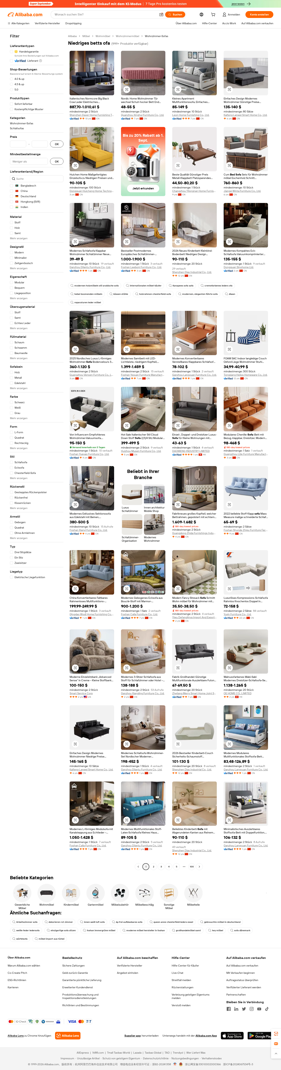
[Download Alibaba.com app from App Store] (232, 1035)
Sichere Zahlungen (73, 965)
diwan (232, 294)
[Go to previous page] (138, 866)
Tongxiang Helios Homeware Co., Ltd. (245, 374)
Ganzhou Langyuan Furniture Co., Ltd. (194, 374)
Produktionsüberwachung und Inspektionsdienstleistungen (80, 996)
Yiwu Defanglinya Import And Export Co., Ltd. (194, 617)
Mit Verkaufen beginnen (240, 972)
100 (192, 866)
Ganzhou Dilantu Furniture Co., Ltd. (90, 267)
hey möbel (217, 930)
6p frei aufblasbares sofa (129, 922)
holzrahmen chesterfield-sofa (155, 294)
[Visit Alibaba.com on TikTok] (267, 1009)
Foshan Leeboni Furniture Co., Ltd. (141, 267)
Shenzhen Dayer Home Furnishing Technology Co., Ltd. (92, 114)
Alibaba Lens (16, 1035)
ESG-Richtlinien (17, 980)
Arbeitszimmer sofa (26, 922)
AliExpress (83, 1052)
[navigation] (36, 452)
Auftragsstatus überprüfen (242, 980)
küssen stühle (120, 294)
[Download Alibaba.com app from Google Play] (260, 1035)
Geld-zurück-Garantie (75, 972)
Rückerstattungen (182, 987)
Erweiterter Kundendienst (77, 987)
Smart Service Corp (81, 693)
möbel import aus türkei (51, 938)
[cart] (214, 15)
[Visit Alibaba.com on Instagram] (251, 1009)
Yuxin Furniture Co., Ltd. (237, 614)
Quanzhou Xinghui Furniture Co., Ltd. (142, 114)
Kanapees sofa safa (183, 285)
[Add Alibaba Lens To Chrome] (67, 1035)
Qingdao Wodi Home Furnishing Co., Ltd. (92, 614)
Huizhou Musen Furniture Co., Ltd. (141, 451)
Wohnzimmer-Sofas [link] (156, 36)
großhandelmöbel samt (188, 930)
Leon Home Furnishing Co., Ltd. (190, 114)
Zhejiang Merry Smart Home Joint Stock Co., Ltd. (194, 693)
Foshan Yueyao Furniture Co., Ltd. (89, 454)
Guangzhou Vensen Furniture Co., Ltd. (92, 374)
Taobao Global (153, 1052)
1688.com (98, 1052)
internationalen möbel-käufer (146, 285)
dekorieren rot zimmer (61, 922)
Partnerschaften (236, 994)
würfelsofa (22, 938)
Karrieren (13, 987)
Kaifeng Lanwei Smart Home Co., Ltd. (245, 114)
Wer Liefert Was (195, 1052)
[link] (276, 1034)
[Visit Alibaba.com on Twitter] (244, 1009)
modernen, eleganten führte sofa (200, 294)
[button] (161, 14)
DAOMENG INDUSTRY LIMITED (191, 451)
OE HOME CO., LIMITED (238, 693)
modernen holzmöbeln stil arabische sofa (96, 285)
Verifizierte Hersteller (129, 965)
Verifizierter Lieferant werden (243, 987)
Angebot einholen (127, 972)
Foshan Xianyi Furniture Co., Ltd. (88, 530)
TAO (167, 1052)
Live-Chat (177, 972)
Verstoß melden (181, 1005)
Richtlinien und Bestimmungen (80, 1005)
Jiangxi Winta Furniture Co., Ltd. (242, 190)
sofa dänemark (242, 930)
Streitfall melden (181, 980)
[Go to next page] (199, 866)
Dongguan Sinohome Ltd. (239, 267)
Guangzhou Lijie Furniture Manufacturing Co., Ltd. (246, 454)
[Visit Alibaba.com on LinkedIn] (236, 1009)
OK (57, 144)
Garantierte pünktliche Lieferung (81, 980)
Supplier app (132, 1035)
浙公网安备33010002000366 (203, 1064)
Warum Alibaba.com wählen (24, 965)
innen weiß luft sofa (94, 922)
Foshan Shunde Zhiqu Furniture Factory (246, 530)
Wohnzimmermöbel (127, 36)
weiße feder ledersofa (28, 930)
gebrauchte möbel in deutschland (222, 922)
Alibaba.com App (206, 1035)
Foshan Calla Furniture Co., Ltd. (139, 614)
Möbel (86, 36)
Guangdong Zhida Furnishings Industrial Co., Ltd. (194, 533)
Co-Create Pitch (17, 972)
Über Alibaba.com (19, 957)
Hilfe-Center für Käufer (185, 965)
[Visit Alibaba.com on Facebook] (228, 1009)
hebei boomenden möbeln (88, 294)
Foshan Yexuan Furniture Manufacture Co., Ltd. (143, 374)
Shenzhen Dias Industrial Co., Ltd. (192, 272)
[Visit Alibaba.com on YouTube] (259, 1009)
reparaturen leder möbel (87, 302)
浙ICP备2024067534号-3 (238, 1064)
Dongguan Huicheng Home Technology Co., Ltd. (92, 190)
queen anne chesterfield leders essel (173, 922)
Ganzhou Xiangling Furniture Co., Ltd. (142, 693)
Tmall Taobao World (118, 1052)
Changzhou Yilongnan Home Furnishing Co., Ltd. (194, 190)
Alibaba (72, 36)
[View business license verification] (175, 1064)
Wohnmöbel (103, 36)
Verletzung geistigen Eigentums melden (191, 996)
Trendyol (178, 1052)
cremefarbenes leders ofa (218, 285)
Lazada (137, 1052)
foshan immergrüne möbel (101, 930)
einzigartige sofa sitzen (63, 930)
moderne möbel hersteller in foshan (145, 930)
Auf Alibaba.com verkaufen (242, 965)
